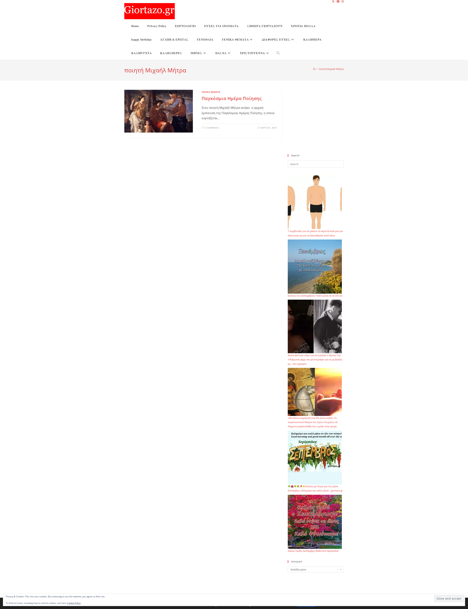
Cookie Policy (74, 603)
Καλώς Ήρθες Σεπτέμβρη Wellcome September (313, 551)
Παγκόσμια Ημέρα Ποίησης (232, 98)
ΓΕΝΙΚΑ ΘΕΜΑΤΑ (211, 92)
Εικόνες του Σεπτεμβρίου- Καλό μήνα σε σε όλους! (315, 295)
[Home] (314, 69)
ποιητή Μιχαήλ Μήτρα (331, 69)
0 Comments (212, 127)
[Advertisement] (316, 124)
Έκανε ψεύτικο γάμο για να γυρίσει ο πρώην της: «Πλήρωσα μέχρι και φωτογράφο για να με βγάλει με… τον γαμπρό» (315, 359)
